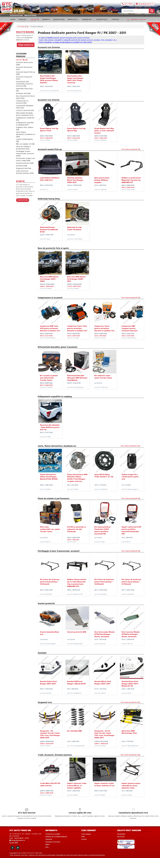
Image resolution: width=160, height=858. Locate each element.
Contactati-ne (22, 200)
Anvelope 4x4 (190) (23, 93)
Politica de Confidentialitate (56, 837)
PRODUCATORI (58, 19)
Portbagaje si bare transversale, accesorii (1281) (25, 153)
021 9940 (128, 4)
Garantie (48, 839)
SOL (47, 847)
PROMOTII (46, 19)
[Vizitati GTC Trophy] (152, 29)
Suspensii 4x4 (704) (23, 168)
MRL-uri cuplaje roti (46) (25, 144)
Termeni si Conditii (52, 834)
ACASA (12, 19)
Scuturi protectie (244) (24, 163)
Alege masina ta (25, 45)
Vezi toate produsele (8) (131, 498)
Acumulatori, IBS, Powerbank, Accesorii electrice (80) (24, 84)
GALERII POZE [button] (101, 19)
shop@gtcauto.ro (145, 4)
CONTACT (115, 19)
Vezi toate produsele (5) (131, 149)
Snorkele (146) (21, 166)
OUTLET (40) (22, 60)
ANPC (47, 844)
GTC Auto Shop (23, 26)
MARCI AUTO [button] (73, 19)
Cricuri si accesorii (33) (25, 110)
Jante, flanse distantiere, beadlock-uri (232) (25, 134)
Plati (83, 837)
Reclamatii (121, 834)
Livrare (84, 839)
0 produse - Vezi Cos (138, 19)
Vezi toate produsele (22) (130, 755)
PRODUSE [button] (23, 19)
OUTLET (34, 19)
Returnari (121, 837)
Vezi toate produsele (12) (130, 446)
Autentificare (16, 15)
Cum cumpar (86, 834)
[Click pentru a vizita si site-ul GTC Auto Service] (7, 29)
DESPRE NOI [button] (87, 19)
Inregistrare (30, 15)
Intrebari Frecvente (52, 842)
